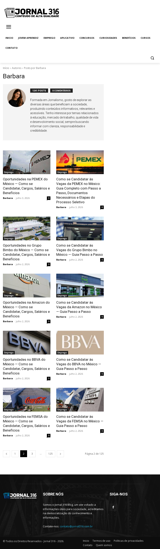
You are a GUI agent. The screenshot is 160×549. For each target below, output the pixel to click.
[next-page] (60, 453)
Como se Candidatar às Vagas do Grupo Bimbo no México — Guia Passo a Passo (79, 250)
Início (6, 68)
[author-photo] (18, 112)
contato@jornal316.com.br (76, 526)
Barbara (8, 198)
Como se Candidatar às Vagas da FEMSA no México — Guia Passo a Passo (79, 421)
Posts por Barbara (35, 68)
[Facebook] (113, 507)
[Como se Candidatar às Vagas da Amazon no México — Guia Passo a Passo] (80, 285)
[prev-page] (6, 453)
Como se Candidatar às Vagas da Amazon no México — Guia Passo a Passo (79, 307)
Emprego (9, 172)
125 (50, 453)
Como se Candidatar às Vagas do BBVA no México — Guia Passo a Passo (78, 364)
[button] (152, 58)
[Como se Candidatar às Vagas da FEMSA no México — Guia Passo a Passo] (80, 400)
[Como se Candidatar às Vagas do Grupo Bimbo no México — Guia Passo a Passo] (80, 228)
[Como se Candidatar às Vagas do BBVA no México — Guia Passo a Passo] (80, 342)
